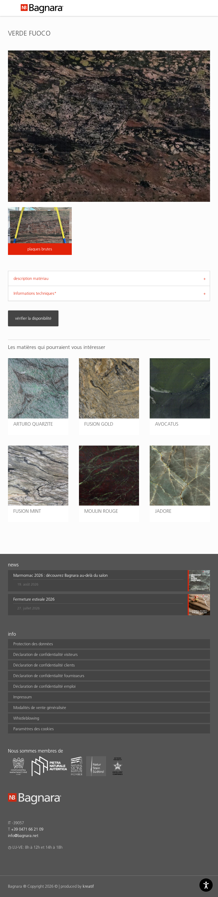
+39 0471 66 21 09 (27, 829)
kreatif (88, 886)
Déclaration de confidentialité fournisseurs (48, 675)
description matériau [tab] (31, 278)
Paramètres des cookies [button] (33, 728)
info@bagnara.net (23, 835)
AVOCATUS (166, 424)
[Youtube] (42, 861)
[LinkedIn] (32, 861)
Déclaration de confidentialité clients (44, 665)
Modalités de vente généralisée (39, 707)
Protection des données (33, 643)
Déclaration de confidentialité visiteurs (45, 654)
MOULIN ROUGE (101, 511)
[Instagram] (21, 861)
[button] (98, 580)
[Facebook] (11, 861)
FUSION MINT (27, 511)
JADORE (163, 511)
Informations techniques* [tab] (35, 293)
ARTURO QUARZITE (33, 424)
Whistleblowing (26, 718)
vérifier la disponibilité (33, 318)
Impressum (22, 696)
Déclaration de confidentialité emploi (44, 686)
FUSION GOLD (98, 424)
